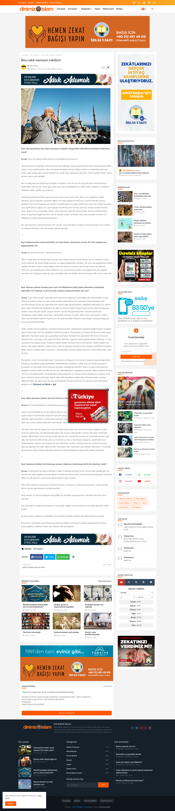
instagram (128, 481)
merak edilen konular (87, 773)
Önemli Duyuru (56, 3)
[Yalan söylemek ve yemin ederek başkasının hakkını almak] (125, 440)
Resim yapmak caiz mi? (125, 746)
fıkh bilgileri (35, 55)
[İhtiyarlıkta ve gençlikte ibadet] (125, 416)
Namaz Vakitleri (42, 3)
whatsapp (147, 475)
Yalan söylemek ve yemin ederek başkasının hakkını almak (144, 439)
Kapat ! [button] (11, 804)
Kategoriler (85, 9)
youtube (148, 481)
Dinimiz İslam (108, 9)
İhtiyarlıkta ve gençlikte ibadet (143, 414)
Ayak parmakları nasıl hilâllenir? (142, 426)
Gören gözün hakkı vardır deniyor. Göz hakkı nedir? (43, 749)
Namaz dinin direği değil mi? (45, 759)
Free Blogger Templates (82, 807)
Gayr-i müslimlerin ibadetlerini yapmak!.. (143, 195)
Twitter (51, 557)
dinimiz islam (124, 507)
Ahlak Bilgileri (141, 499)
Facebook (38, 557)
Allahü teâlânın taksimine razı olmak (142, 222)
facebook (128, 475)
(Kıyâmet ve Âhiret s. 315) (44, 384)
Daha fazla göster (105, 581)
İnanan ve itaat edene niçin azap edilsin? (143, 235)
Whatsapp (64, 557)
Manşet (119, 9)
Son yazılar (72, 9)
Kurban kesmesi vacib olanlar (66, 632)
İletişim (31, 3)
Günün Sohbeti (124, 503)
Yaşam (97, 9)
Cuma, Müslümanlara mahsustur (143, 208)
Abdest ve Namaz (125, 499)
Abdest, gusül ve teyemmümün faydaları (64, 606)
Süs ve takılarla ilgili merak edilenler (134, 173)
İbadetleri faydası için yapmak (94, 606)
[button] (152, 8)
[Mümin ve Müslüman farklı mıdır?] (125, 452)
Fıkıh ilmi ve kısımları (32, 632)
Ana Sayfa (22, 3)
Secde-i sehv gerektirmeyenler (92, 633)
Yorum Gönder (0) (67, 713)
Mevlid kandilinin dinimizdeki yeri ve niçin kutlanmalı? (35, 606)
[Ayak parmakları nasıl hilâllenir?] (125, 428)
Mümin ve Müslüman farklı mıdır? (144, 450)
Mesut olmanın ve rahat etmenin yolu (43, 783)
